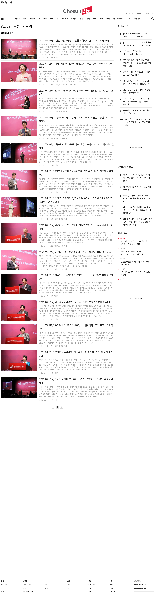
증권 (2, 581)
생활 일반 (91, 584)
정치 (111, 584)
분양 (24, 588)
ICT (46, 584)
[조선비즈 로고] (77, 10)
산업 (68, 581)
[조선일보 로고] (7, 2)
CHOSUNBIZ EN (140, 585)
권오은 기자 (54, 319)
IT (45, 581)
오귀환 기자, (54, 246)
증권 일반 (4, 584)
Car (68, 588)
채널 (89, 588)
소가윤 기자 (63, 138)
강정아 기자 (63, 111)
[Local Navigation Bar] (2, 18)
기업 (68, 584)
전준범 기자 (54, 58)
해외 (2, 588)
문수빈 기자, (54, 85)
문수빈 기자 (54, 165)
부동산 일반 (27, 584)
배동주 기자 (54, 296)
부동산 (25, 581)
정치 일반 (113, 588)
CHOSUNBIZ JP (140, 588)
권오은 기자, (54, 138)
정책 (46, 588)
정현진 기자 (54, 373)
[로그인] (152, 13)
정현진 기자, (54, 111)
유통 (89, 581)
